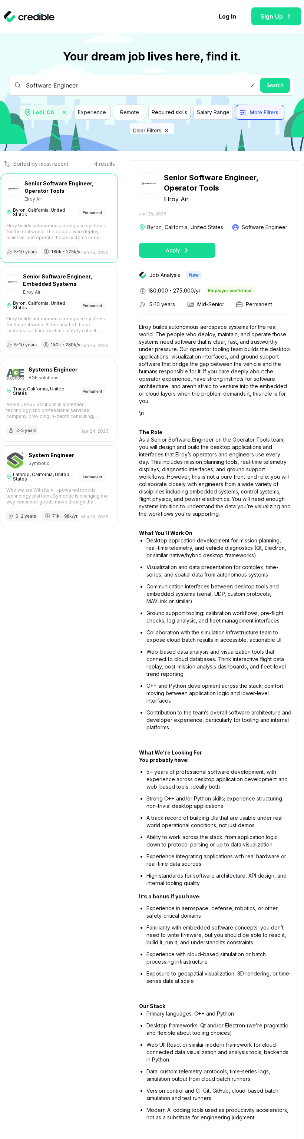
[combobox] (46, 112)
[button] (252, 85)
